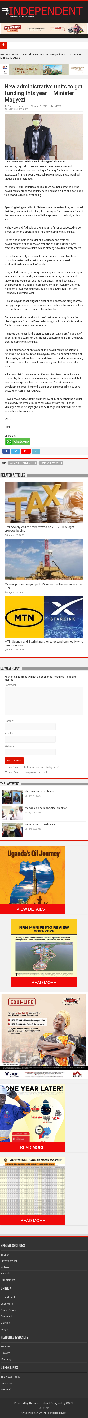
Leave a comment (18, 109)
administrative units (23, 463)
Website (9, 746)
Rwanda (5, 1273)
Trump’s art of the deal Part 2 (42, 824)
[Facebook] (44, 1408)
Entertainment (9, 1260)
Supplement (8, 1279)
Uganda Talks (9, 1297)
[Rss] (40, 1408)
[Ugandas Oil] (32, 879)
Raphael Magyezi (51, 463)
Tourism (5, 1254)
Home (4, 54)
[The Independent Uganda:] (44, 11)
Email (9, 733)
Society (5, 1352)
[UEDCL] (32, 1118)
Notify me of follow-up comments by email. (34, 767)
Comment (10, 684)
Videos (5, 1267)
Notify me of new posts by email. (28, 772)
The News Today (10, 1376)
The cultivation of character (41, 791)
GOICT (69, 1403)
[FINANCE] (32, 1191)
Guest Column (9, 1310)
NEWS (14, 54)
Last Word (7, 1303)
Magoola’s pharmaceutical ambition (46, 807)
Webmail (6, 1389)
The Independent (17, 106)
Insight (5, 1329)
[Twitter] (47, 1408)
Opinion (5, 1322)
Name (9, 720)
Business (6, 1383)
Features (6, 1346)
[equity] (44, 1035)
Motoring (6, 1359)
